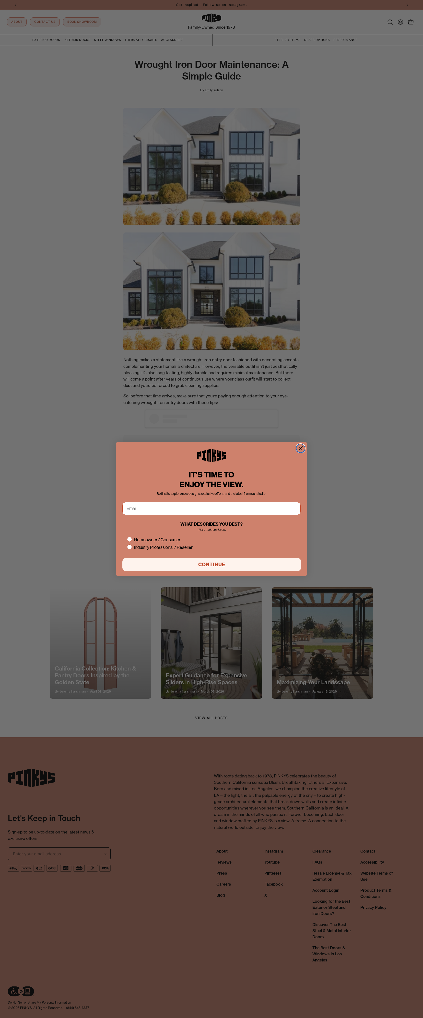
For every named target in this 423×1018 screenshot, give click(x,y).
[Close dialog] (300, 448)
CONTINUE (211, 564)
